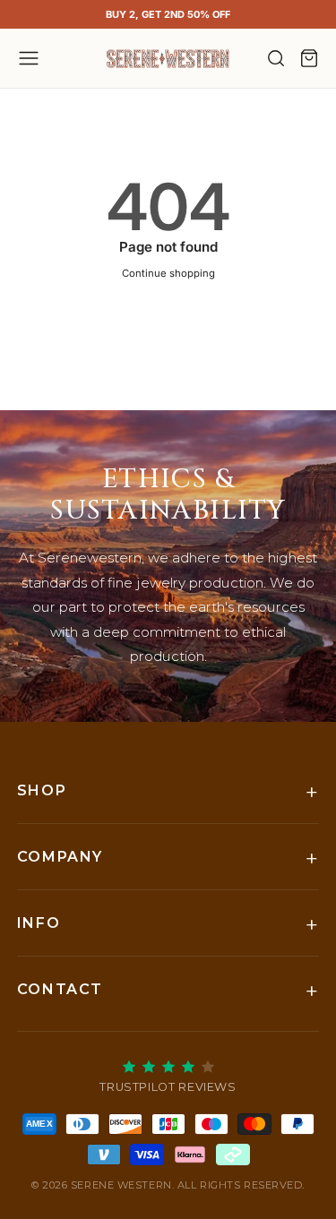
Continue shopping (168, 273)
